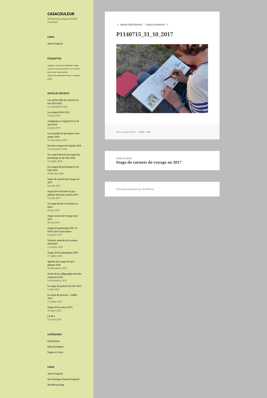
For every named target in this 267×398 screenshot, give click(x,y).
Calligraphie (68, 65)
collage (76, 65)
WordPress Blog (55, 384)
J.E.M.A (51, 316)
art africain (59, 65)
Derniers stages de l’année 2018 (64, 145)
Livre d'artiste (75, 69)
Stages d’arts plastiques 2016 (62, 252)
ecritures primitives (62, 69)
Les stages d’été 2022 (58, 112)
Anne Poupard (55, 43)
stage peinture (62, 72)
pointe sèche (52, 72)
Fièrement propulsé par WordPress (135, 189)
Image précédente (131, 24)
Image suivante (155, 24)
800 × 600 (145, 132)
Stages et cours (55, 352)
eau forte (50, 69)
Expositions (53, 341)
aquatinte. (51, 65)
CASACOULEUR (60, 13)
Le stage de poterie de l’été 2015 (64, 286)
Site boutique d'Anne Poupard (63, 379)
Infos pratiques (55, 346)
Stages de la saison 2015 (60, 307)
